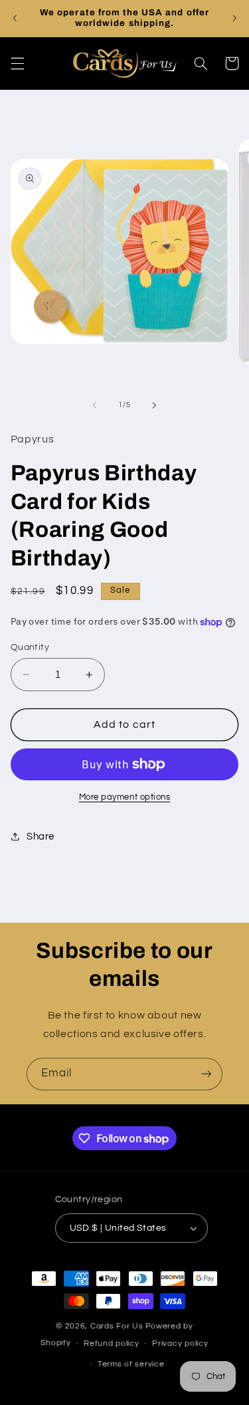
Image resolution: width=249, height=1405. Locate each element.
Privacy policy (180, 1343)
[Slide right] (154, 405)
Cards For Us (116, 1326)
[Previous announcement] (14, 18)
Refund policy (111, 1343)
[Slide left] (94, 405)
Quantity (30, 647)
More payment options (125, 797)
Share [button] (40, 837)
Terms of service (131, 1364)
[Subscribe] (206, 1074)
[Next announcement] (234, 18)
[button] (17, 63)
